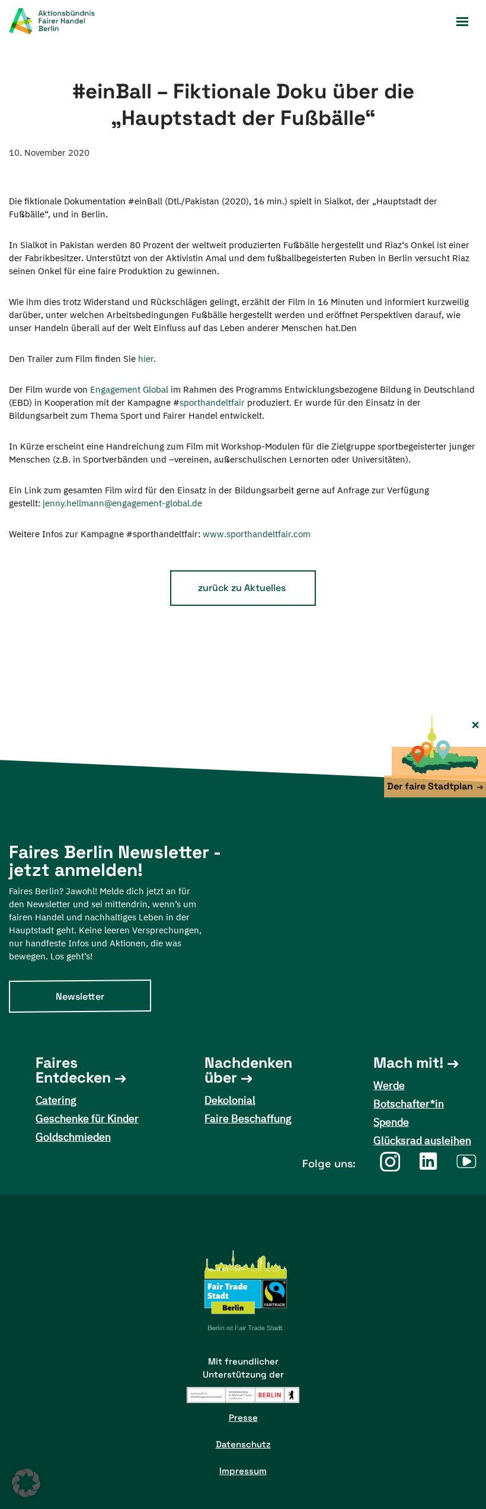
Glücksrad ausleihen (422, 1140)
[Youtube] (466, 1161)
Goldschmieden (73, 1137)
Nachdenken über (248, 1070)
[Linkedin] (428, 1161)
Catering (56, 1100)
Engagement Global (129, 389)
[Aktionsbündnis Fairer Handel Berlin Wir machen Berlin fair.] (59, 21)
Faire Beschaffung (248, 1118)
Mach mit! (408, 1062)
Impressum (243, 1470)
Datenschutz (243, 1444)
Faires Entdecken (73, 1070)
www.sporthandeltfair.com (257, 534)
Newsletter (80, 996)
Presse (243, 1417)
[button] (26, 1483)
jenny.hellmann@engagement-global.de (122, 503)
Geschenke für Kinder (87, 1118)
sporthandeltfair (212, 402)
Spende (391, 1122)
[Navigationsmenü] (462, 21)
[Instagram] (389, 1161)
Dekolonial (229, 1100)
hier (146, 358)
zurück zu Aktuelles (242, 588)
